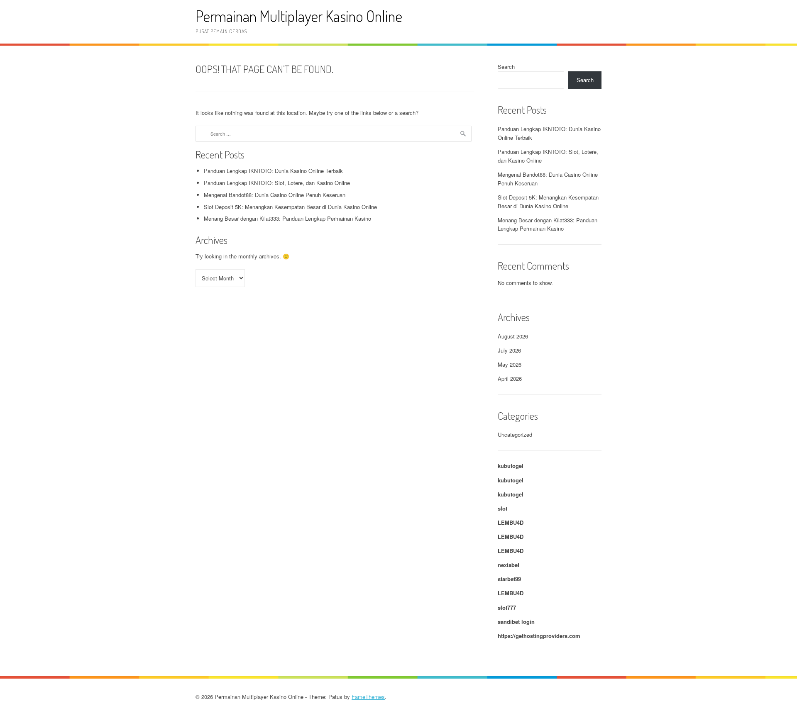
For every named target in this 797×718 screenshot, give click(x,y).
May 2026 (509, 364)
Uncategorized (515, 434)
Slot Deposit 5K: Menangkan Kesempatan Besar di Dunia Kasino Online (290, 207)
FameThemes (368, 697)
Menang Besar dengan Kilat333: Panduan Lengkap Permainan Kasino (287, 218)
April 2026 (510, 378)
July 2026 (509, 350)
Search (506, 67)
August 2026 (513, 336)
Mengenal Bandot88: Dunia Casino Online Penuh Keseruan (274, 195)
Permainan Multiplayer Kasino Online (299, 16)
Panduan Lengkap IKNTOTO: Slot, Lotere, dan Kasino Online (277, 183)
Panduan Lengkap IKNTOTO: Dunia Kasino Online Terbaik (273, 171)
